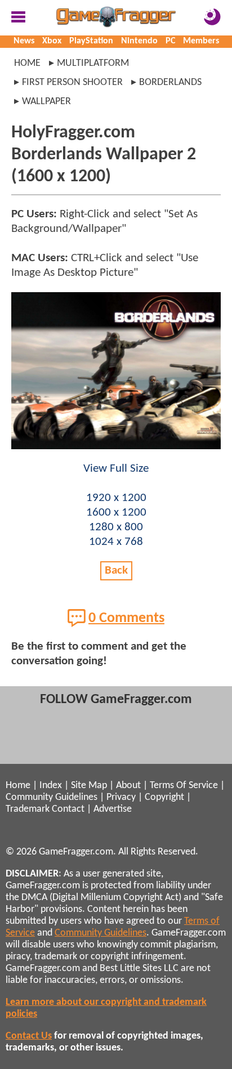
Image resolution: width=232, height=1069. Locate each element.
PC (170, 41)
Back (116, 570)
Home (27, 63)
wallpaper (46, 101)
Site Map (89, 785)
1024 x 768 (116, 542)
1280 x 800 (116, 527)
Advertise (112, 809)
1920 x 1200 (116, 498)
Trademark (28, 809)
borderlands (170, 82)
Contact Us (29, 1036)
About (128, 785)
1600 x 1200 (116, 512)
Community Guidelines (51, 797)
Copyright (164, 797)
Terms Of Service (184, 785)
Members (201, 41)
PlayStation (91, 41)
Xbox (51, 41)
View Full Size (116, 469)
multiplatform (93, 63)
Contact (68, 809)
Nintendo (139, 41)
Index (50, 785)
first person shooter (72, 82)
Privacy (121, 797)
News (24, 41)
